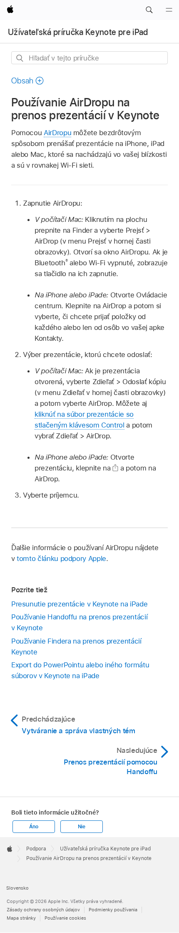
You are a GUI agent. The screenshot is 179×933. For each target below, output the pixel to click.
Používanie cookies (65, 918)
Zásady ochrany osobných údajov (43, 910)
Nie (81, 827)
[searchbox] (89, 57)
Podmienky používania (113, 910)
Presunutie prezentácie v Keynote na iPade (79, 604)
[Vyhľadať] (20, 58)
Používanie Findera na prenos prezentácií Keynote (76, 646)
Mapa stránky (21, 918)
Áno (33, 827)
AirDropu (57, 132)
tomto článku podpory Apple (61, 558)
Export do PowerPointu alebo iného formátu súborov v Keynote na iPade (80, 670)
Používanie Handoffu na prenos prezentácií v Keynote (79, 622)
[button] (149, 10)
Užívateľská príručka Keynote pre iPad (78, 32)
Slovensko (17, 888)
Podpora (36, 849)
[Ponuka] (169, 10)
